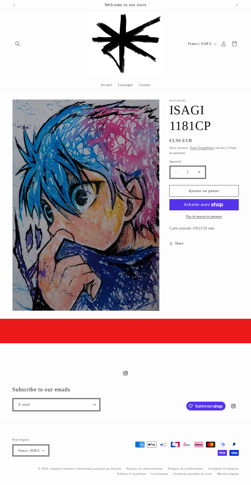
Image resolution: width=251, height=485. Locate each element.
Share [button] (179, 243)
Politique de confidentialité (185, 468)
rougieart (56, 468)
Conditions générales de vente (192, 473)
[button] (17, 43)
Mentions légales (228, 473)
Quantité (175, 161)
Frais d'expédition (202, 148)
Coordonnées (159, 473)
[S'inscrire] (93, 404)
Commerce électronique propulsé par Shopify (92, 468)
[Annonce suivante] (237, 5)
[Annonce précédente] (14, 5)
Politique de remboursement (144, 468)
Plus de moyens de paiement (204, 216)
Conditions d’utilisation (223, 468)
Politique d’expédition (131, 473)
